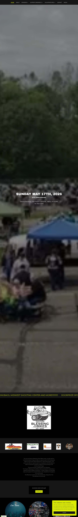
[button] (25, 2)
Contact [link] (59, 2)
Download (39, 491)
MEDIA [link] (65, 2)
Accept (64, 512)
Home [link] (12, 2)
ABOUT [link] (18, 2)
